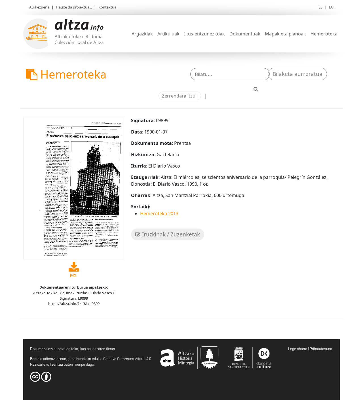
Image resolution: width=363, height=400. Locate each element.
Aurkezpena (39, 7)
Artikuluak (168, 34)
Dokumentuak (244, 34)
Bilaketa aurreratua (297, 74)
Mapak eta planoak (285, 34)
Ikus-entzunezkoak (204, 34)
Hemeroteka (324, 34)
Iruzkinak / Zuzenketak (170, 234)
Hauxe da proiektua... (74, 7)
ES (320, 7)
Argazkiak (142, 34)
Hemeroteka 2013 (159, 213)
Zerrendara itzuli (180, 96)
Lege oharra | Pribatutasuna (310, 348)
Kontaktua (107, 7)
